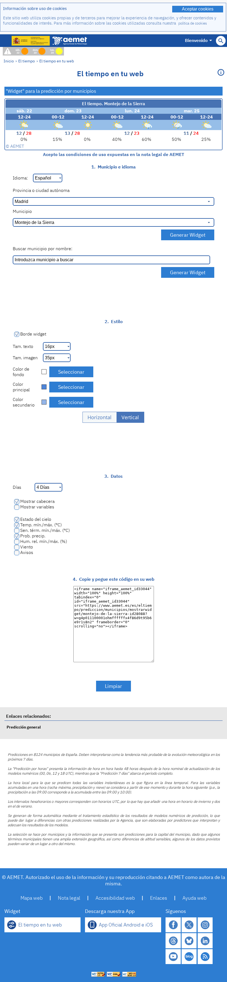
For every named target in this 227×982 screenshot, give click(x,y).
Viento (26, 547)
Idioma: (20, 178)
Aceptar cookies (197, 9)
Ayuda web (194, 898)
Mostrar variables (37, 507)
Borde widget (33, 334)
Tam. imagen (25, 357)
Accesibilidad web (115, 898)
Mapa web (31, 898)
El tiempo (26, 61)
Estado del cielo (35, 519)
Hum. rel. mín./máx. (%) (43, 541)
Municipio (22, 211)
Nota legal (69, 898)
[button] (99, 417)
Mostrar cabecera (37, 501)
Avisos (26, 552)
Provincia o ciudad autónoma (41, 190)
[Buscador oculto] (221, 41)
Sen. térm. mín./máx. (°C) (45, 530)
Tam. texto (23, 346)
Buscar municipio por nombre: (42, 248)
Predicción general (24, 727)
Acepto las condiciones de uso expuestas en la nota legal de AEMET (113, 154)
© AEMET (15, 146)
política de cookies (192, 23)
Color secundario (24, 402)
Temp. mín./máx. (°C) (41, 524)
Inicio (9, 61)
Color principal (21, 386)
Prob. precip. (32, 535)
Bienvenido (196, 40)
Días (17, 487)
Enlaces (158, 898)
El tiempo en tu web (56, 61)
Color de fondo (21, 371)
